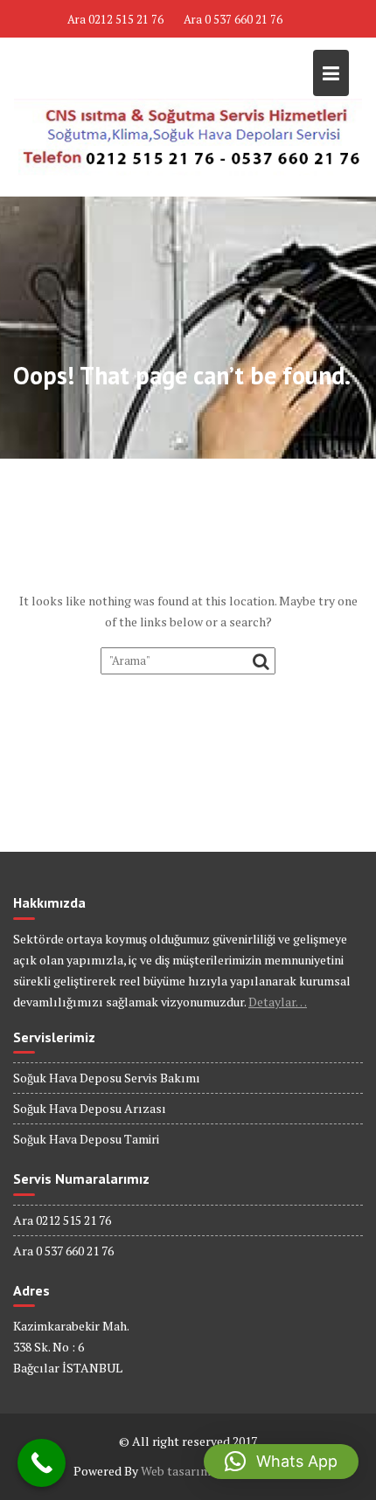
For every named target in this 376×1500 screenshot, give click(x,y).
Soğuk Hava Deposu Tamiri (86, 1138)
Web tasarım (176, 1470)
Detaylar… (277, 1001)
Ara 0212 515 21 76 (115, 19)
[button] (281, 1461)
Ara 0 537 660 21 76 (233, 19)
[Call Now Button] (41, 1463)
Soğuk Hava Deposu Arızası (89, 1108)
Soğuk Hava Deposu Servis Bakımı (106, 1077)
